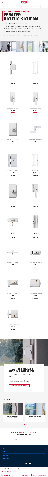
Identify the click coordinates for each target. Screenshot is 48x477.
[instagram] (22, 463)
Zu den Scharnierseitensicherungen (19, 385)
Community (5, 455)
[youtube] (26, 463)
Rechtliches (6, 458)
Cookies (2, 471)
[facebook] (18, 463)
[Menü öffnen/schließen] (45, 2)
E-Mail (15, 439)
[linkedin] (30, 463)
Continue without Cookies (39, 475)
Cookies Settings (6, 475)
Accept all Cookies (26, 475)
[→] (26, 424)
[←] (21, 424)
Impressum (15, 471)
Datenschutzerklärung (8, 471)
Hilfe (4, 451)
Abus (4, 448)
